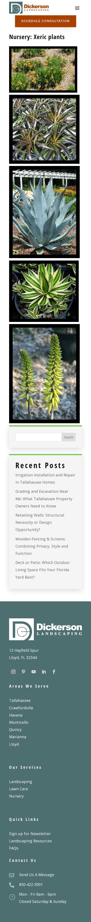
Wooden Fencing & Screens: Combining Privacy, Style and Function (41, 546)
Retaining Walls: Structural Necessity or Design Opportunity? (39, 522)
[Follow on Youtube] (33, 671)
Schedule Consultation (45, 21)
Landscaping (20, 781)
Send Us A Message (36, 874)
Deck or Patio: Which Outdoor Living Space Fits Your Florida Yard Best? (42, 569)
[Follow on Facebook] (54, 671)
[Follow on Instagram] (13, 671)
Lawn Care (18, 788)
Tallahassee (19, 700)
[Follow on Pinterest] (23, 671)
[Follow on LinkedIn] (44, 671)
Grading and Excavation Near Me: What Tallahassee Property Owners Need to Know (43, 498)
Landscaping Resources (30, 840)
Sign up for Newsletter (30, 833)
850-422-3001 (31, 884)
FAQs (13, 848)
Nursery (16, 796)
